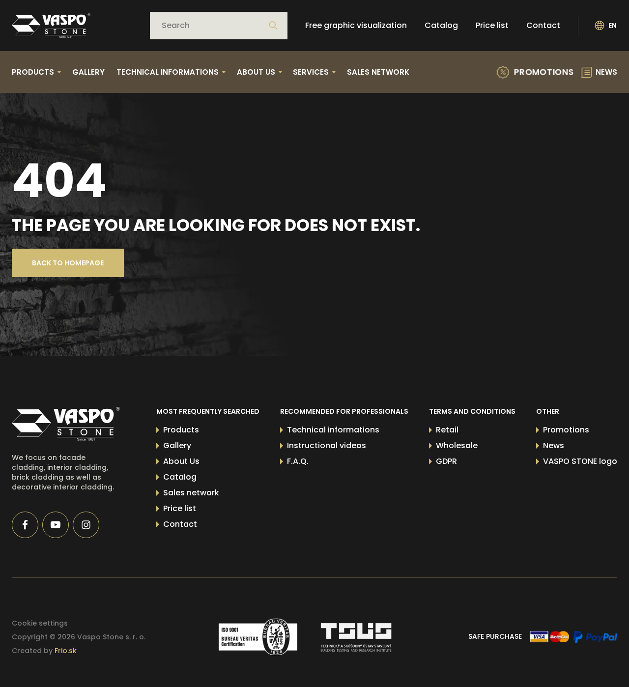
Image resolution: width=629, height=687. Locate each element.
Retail (447, 429)
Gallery (88, 72)
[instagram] (86, 525)
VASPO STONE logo (580, 461)
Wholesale (457, 445)
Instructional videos (326, 445)
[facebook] (25, 525)
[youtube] (55, 525)
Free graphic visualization (356, 25)
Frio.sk (66, 651)
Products (181, 429)
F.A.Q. (298, 461)
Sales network (378, 72)
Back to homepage (68, 263)
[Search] (273, 25)
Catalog (441, 25)
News (553, 445)
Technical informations (333, 429)
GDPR (446, 461)
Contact (543, 25)
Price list (492, 25)
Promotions (566, 429)
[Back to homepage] (51, 25)
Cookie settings (40, 623)
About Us (181, 461)
